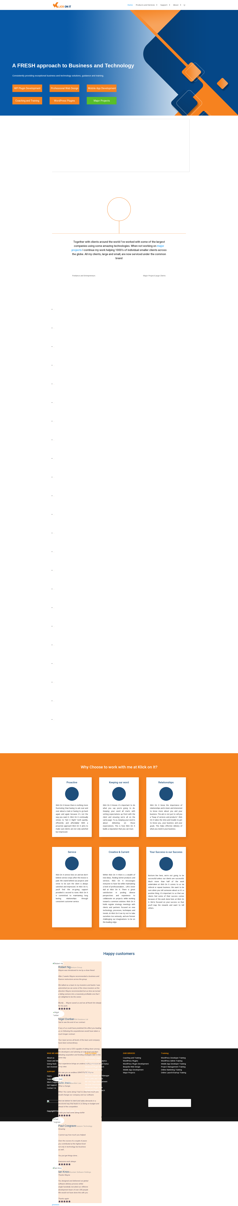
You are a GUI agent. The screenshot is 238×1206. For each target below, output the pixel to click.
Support (163, 5)
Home (130, 5)
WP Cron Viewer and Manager (97, 1075)
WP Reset (89, 1072)
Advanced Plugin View (94, 1087)
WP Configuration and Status (97, 1064)
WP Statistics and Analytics (96, 1061)
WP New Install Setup (93, 1070)
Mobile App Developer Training (173, 1064)
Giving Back (51, 1064)
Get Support (52, 1085)
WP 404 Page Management (96, 1081)
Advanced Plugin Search (94, 1067)
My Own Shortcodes (93, 1084)
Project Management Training (173, 1067)
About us (50, 1058)
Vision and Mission (54, 1061)
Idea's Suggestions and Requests (60, 1082)
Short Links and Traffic (94, 1078)
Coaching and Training (132, 1058)
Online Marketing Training (171, 1070)
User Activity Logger (93, 1058)
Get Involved (52, 1067)
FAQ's (49, 1076)
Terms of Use (172, 1105)
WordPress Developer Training (173, 1058)
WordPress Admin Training (171, 1061)
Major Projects (129, 1072)
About (175, 5)
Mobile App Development (133, 1070)
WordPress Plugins (130, 1061)
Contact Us (51, 1088)
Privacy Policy (185, 1105)
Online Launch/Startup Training (173, 1072)
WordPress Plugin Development (136, 1064)
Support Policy (53, 1079)
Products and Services (145, 5)
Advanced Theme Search (95, 1090)
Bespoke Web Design (131, 1067)
